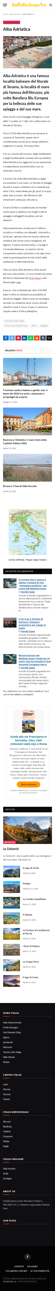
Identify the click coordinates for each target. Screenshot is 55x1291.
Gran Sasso (35, 278)
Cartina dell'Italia (16, 560)
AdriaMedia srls (10, 1282)
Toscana (7, 1094)
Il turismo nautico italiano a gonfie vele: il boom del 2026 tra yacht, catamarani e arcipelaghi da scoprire (25, 393)
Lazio (5, 1085)
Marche (6, 1089)
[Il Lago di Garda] (11, 871)
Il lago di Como (30, 977)
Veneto (6, 1062)
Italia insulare (9, 1169)
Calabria (7, 1132)
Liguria (6, 1037)
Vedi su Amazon (28, 784)
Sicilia (5, 1174)
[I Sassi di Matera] (11, 950)
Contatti (19, 1267)
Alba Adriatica (15, 14)
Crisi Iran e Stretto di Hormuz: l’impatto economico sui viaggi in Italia (32, 623)
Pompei (26, 884)
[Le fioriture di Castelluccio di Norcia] (11, 934)
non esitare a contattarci (21, 695)
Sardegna (7, 1179)
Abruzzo (7, 1122)
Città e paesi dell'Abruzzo (16, 326)
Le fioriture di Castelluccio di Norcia (36, 932)
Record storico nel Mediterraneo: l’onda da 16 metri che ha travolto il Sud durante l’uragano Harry (35, 660)
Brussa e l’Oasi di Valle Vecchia (20, 486)
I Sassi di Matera (31, 946)
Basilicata (7, 1127)
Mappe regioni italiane (36, 560)
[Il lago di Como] (11, 981)
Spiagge (44, 326)
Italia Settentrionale (12, 1023)
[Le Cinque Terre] (11, 965)
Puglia (6, 1146)
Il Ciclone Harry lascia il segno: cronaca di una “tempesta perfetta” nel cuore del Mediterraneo (33, 584)
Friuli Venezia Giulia (12, 1033)
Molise (6, 1141)
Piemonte (7, 1047)
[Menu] (5, 5)
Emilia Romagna (10, 1028)
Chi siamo (32, 1267)
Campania (7, 1137)
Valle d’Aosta (9, 1057)
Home (5, 14)
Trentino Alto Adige (12, 1052)
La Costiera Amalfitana (34, 899)
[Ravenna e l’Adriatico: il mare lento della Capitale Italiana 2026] (27, 421)
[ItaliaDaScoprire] (29, 5)
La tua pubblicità (39, 1271)
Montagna (9, 842)
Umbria (6, 1099)
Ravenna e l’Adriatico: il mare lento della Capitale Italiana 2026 (25, 442)
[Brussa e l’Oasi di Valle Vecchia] (27, 468)
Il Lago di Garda (31, 868)
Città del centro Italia (14, 321)
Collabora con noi (16, 1271)
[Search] (50, 5)
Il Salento (27, 915)
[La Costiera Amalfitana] (11, 903)
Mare (34, 326)
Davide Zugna (28, 592)
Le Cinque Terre (31, 962)
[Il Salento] (11, 918)
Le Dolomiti (11, 849)
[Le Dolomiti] (27, 830)
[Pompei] (11, 887)
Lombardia (8, 1042)
